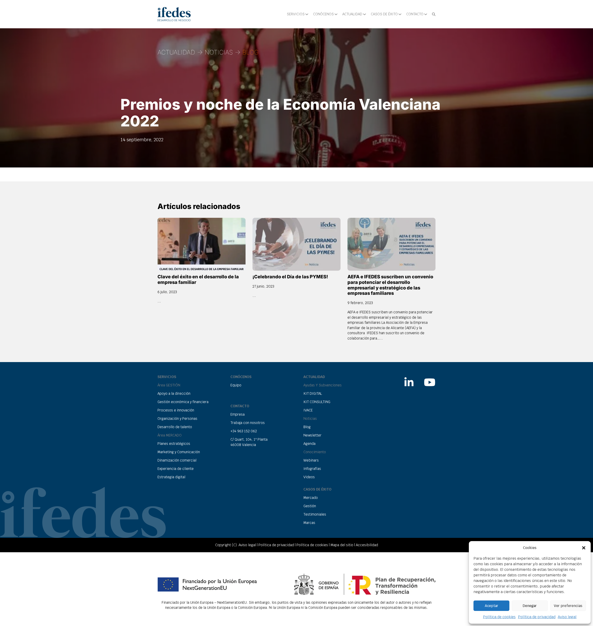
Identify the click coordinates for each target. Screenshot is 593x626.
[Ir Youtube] (429, 379)
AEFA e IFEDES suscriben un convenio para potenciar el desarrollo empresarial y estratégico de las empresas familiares (390, 285)
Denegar (530, 606)
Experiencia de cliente (176, 468)
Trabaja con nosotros (247, 423)
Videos (309, 477)
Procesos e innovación (176, 410)
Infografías (312, 468)
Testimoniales (314, 514)
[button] (583, 548)
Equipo (235, 385)
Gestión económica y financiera (183, 402)
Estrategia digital (171, 477)
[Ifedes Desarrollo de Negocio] (174, 14)
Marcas (309, 522)
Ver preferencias (568, 606)
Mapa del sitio (342, 545)
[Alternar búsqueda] (433, 14)
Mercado (310, 497)
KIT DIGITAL (312, 393)
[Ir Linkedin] (408, 379)
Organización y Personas (177, 418)
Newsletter (312, 435)
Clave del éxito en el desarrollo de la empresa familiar (198, 279)
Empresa (237, 414)
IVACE (308, 410)
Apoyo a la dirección (174, 393)
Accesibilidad (367, 545)
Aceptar (491, 606)
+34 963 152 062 (243, 431)
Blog (307, 427)
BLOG (250, 52)
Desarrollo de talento (175, 427)
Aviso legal (567, 616)
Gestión (309, 506)
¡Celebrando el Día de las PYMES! (290, 276)
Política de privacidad (536, 616)
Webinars (311, 460)
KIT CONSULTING (316, 402)
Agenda (309, 443)
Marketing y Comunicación (179, 452)
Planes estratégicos (174, 443)
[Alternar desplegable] (307, 14)
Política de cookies (499, 616)
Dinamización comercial (177, 460)
